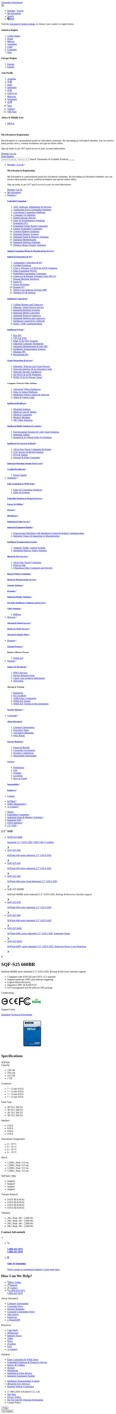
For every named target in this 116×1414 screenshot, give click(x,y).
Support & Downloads (16, 667)
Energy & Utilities (15, 504)
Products (11, 195)
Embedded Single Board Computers (30, 226)
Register (11, 10)
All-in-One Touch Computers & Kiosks (32, 449)
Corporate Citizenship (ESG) (21, 1311)
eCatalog (11, 1344)
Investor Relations (15, 741)
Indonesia (11, 87)
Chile (9, 47)
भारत (12, 19)
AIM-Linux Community (24, 698)
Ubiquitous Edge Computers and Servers (32, 568)
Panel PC (17, 281)
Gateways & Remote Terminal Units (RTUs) (34, 276)
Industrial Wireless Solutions (26, 242)
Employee (11, 790)
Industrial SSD (14, 820)
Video (10, 1338)
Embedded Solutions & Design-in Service (24, 498)
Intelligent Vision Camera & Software (31, 394)
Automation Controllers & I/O (27, 262)
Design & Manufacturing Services (21, 579)
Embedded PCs (20, 223)
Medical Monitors (21, 417)
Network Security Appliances (27, 372)
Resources (18, 693)
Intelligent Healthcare (16, 403)
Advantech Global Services (18, 623)
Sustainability (13, 784)
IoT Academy (19, 695)
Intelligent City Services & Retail (21, 443)
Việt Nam (11, 111)
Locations (18, 775)
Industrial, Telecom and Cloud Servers (31, 366)
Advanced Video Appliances (27, 389)
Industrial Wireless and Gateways (29, 318)
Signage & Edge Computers (26, 457)
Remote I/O (18, 287)
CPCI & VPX (20, 338)
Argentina (12, 44)
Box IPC (17, 335)
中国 (9, 81)
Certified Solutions (22, 265)
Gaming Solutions (15, 585)
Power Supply (20, 475)
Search (10, 16)
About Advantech (14, 721)
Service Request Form (23, 675)
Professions (18, 767)
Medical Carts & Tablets (24, 412)
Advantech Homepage (12, 2)
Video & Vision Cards (23, 397)
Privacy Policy (14, 1397)
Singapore (12, 99)
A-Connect (12, 806)
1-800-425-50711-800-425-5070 (16, 1292)
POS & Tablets (20, 455)
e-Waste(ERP (13, 1320)
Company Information (23, 727)
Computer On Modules (24, 215)
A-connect (12, 1349)
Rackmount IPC (21, 354)
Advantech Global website (22, 24)
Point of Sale (19, 565)
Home (10, 812)
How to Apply (20, 778)
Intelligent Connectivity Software (29, 321)
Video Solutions (14, 608)
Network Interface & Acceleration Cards (32, 369)
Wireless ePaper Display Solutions (29, 245)
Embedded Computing (16, 201)
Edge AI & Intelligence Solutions (29, 220)
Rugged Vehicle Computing (18, 574)
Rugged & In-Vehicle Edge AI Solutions (32, 437)
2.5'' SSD (11, 825)
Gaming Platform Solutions (26, 231)
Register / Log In (15, 164)
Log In (20, 10)
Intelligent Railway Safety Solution (30, 550)
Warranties (18, 681)
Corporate (12, 715)
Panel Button (7, 156)
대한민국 (12, 93)
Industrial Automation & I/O (19, 257)
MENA (10, 123)
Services (11, 617)
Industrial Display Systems (26, 234)
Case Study (12, 1330)
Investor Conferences (23, 753)
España (10, 67)
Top (5, 1408)
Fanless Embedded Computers (27, 228)
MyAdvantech (14, 13)
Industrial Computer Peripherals (28, 343)
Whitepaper (12, 1333)
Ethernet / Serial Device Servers (28, 307)
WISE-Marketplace (16, 804)
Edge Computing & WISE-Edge (20, 484)
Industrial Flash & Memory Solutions (31, 237)
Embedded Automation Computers (29, 273)
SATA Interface (14, 822)
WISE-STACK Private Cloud (27, 377)
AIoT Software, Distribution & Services (32, 207)
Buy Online (15, 1282)
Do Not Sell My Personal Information (25, 1400)
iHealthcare (12, 516)
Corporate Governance (24, 750)
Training (17, 773)
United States (13, 36)
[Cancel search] (73, 160)
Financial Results (21, 747)
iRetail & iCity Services (17, 556)
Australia (11, 79)
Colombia (12, 49)
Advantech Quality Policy (18, 634)
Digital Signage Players (24, 218)
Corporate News (15, 1306)
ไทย (9, 105)
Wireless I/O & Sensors (24, 292)
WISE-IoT (18, 658)
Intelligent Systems (15, 329)
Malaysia (11, 96)
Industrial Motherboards (24, 239)
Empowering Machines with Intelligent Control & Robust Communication (48, 533)
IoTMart (11, 801)
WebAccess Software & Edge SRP (30, 290)
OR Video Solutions (23, 420)
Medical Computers (22, 414)
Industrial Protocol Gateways (27, 315)
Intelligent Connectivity (17, 299)
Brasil (10, 38)
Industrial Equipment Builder (19, 527)
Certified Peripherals (16, 469)
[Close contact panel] (2, 1238)
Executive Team (21, 730)
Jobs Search (13, 1314)
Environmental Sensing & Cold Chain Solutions (36, 432)
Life (15, 770)
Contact (11, 796)
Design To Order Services (18, 629)
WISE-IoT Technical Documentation (30, 703)
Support (11, 661)
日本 (9, 90)
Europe (10, 64)
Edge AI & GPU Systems (25, 341)
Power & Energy (21, 284)
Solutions (11, 478)
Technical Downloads (21, 1014)
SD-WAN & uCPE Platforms (27, 374)
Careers (10, 761)
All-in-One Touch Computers (27, 562)
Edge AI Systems (21, 492)
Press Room (19, 735)
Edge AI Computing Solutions (27, 489)
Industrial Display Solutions (19, 597)
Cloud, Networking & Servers (19, 360)
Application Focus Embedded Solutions (32, 209)
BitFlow (17, 614)
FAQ (9, 1346)
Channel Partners (15, 646)
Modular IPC (19, 352)
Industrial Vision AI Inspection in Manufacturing (36, 536)
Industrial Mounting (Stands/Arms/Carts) (24, 463)
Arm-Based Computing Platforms (29, 212)
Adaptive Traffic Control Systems (29, 547)
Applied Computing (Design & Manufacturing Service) (30, 251)
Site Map (11, 1394)
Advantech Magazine (23, 733)
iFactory (11, 510)
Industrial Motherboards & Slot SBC (30, 346)
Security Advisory (15, 710)
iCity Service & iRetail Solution (28, 452)
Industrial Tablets (21, 434)
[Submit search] (70, 160)
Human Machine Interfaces (26, 279)
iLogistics (11, 591)
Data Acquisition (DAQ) (25, 271)
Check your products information (29, 678)
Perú (9, 52)
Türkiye (11, 109)
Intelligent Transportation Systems (29, 349)
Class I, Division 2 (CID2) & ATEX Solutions (35, 268)
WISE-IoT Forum (21, 701)
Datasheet (6, 1014)
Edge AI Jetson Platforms (25, 392)
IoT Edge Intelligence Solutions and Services (26, 603)
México (10, 41)
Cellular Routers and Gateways (28, 304)
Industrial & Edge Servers (18, 521)
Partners (11, 640)
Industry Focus (14, 1335)
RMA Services (20, 672)
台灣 (9, 102)
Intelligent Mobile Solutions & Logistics (24, 426)
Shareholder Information (25, 755)
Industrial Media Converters (26, 312)
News (10, 1341)
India (9, 84)
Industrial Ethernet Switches (26, 310)
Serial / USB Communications (27, 323)
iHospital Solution (22, 409)
